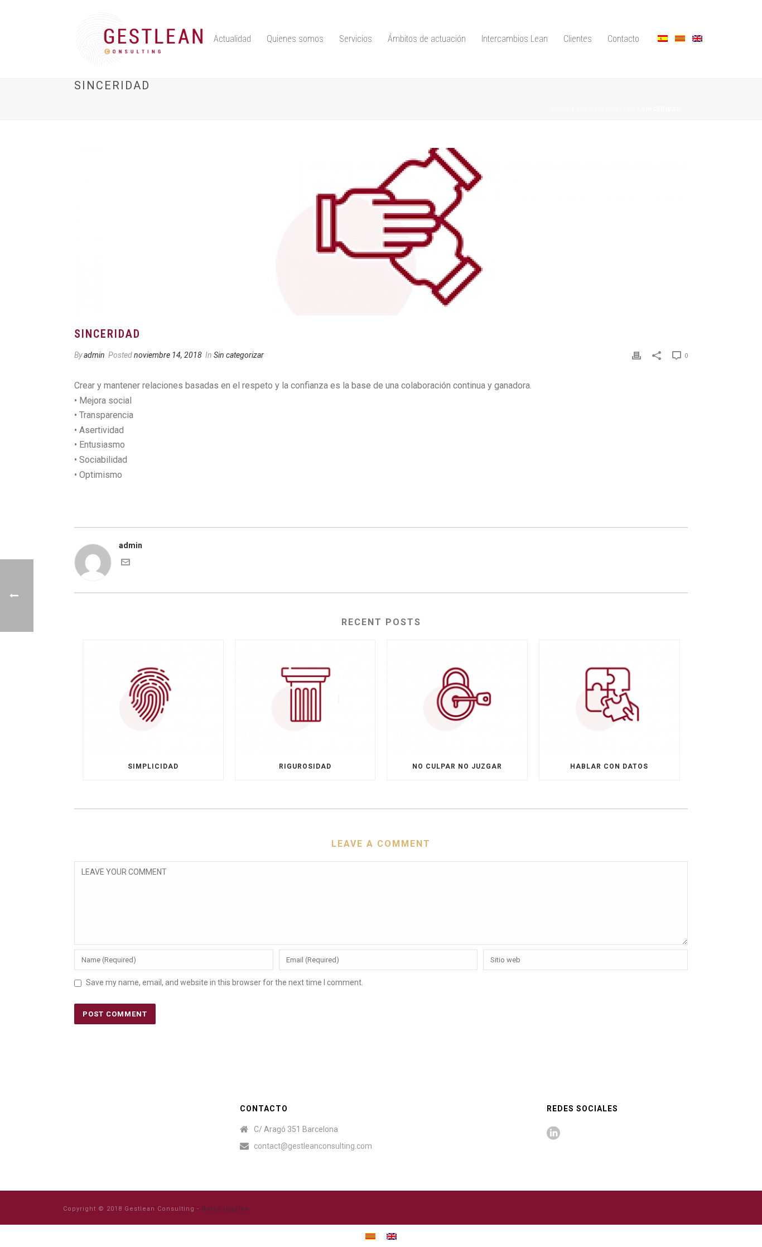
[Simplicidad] (153, 696)
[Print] (636, 355)
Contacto (623, 38)
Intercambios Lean (514, 38)
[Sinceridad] (381, 231)
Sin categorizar (605, 109)
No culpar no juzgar (457, 766)
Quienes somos (295, 38)
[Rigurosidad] (305, 696)
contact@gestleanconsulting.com (313, 1146)
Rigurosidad (305, 766)
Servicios (355, 38)
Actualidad (232, 38)
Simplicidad (153, 766)
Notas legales (225, 1208)
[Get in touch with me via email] (125, 563)
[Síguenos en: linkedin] (553, 1133)
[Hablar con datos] (609, 696)
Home (560, 109)
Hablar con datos (609, 766)
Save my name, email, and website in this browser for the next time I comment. (224, 982)
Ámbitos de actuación (427, 38)
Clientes (577, 38)
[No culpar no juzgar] (457, 696)
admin (94, 355)
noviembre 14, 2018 (168, 355)
